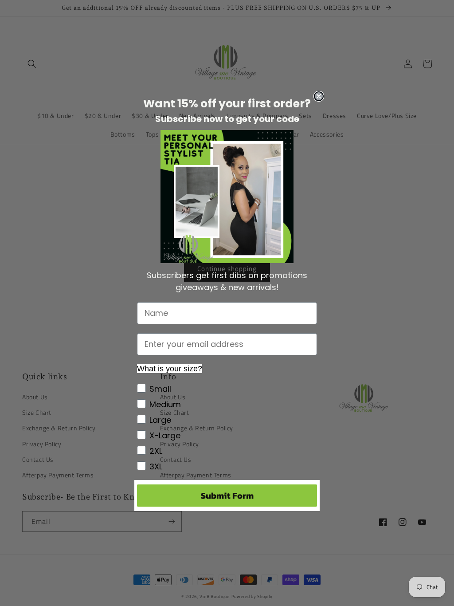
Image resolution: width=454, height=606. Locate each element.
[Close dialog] (318, 96)
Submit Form (227, 495)
